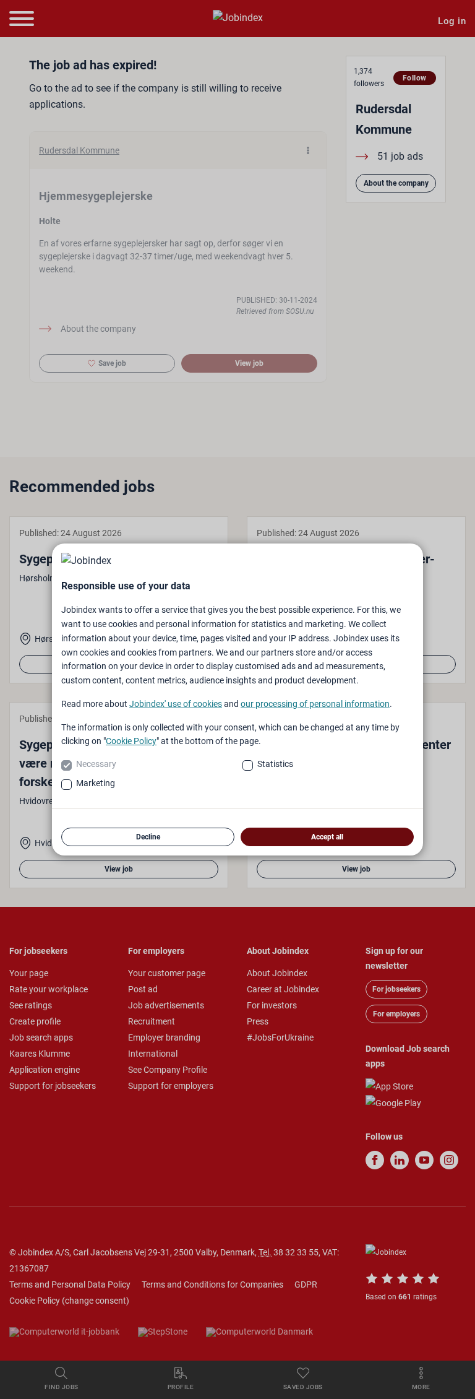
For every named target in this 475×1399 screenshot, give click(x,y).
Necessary (96, 764)
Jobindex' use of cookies (175, 704)
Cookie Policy (131, 741)
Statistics (275, 764)
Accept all (327, 837)
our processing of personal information (315, 704)
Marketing (95, 783)
